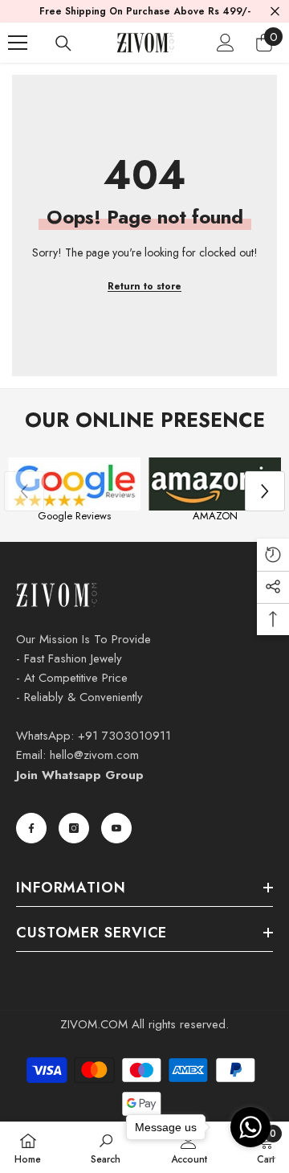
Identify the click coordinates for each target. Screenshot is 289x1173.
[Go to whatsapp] (250, 1127)
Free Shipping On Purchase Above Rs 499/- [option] (144, 11)
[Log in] (225, 42)
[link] (105, 1147)
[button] (265, 491)
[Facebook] (31, 828)
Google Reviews (74, 515)
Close (275, 12)
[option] (74, 491)
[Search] (63, 43)
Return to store (144, 286)
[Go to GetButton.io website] (250, 1157)
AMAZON (215, 515)
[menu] (17, 42)
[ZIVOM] (74, 484)
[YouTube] (116, 828)
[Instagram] (74, 828)
